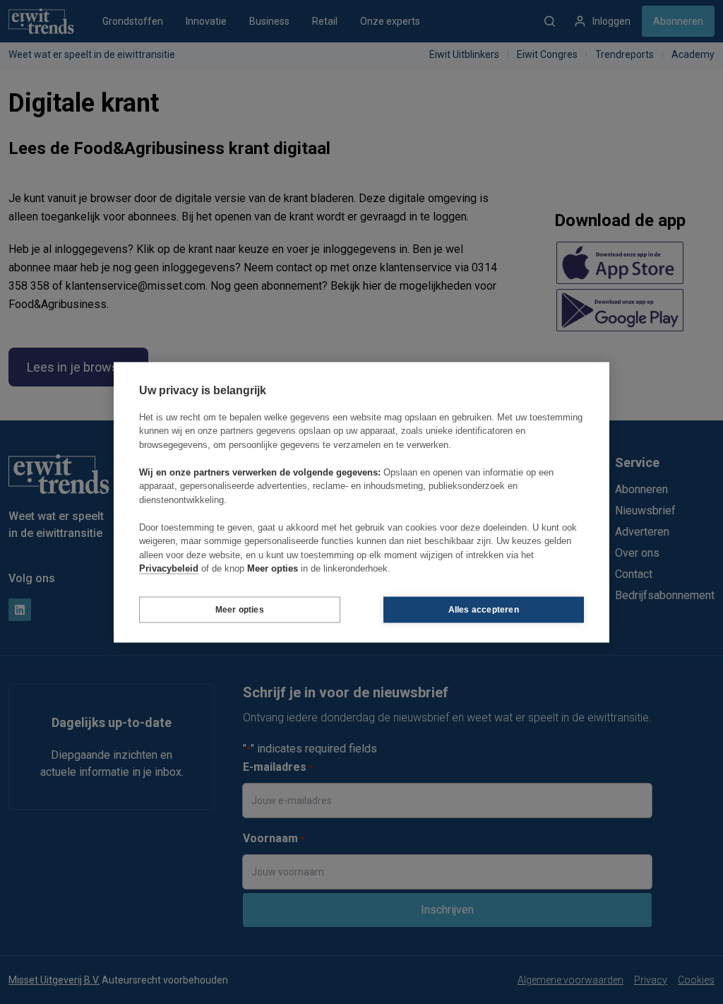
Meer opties (239, 610)
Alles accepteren (483, 610)
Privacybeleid (168, 568)
